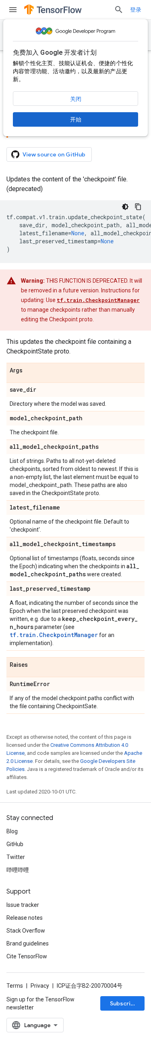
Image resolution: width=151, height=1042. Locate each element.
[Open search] (119, 9)
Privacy (40, 985)
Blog (12, 831)
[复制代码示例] (138, 206)
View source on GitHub (54, 154)
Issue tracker (22, 905)
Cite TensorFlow (26, 956)
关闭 (75, 99)
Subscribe (124, 1003)
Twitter (15, 857)
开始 (75, 119)
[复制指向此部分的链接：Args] (31, 371)
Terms (14, 985)
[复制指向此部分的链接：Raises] (36, 665)
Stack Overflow (25, 930)
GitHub (14, 844)
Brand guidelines (27, 943)
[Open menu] (13, 9)
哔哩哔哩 (17, 870)
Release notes (24, 918)
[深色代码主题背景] (125, 206)
